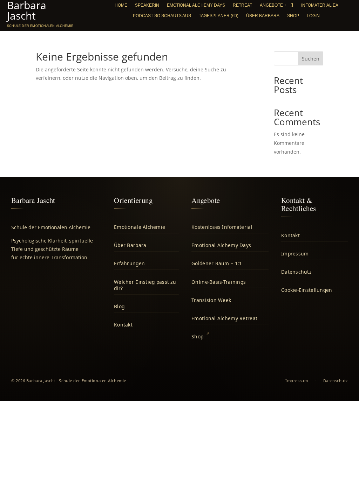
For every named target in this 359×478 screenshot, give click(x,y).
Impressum (295, 253)
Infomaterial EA (319, 5)
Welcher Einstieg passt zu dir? (145, 285)
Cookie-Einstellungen (306, 290)
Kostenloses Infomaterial (221, 227)
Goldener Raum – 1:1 (216, 263)
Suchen (310, 58)
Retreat (242, 5)
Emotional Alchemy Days (196, 5)
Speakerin (147, 5)
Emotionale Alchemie (139, 227)
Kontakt (123, 324)
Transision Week (211, 300)
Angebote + (273, 5)
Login (313, 15)
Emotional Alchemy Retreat (224, 318)
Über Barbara (262, 15)
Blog (119, 306)
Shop (293, 15)
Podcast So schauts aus (162, 15)
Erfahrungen (129, 263)
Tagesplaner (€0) (218, 15)
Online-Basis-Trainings (218, 282)
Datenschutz (296, 271)
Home (121, 5)
